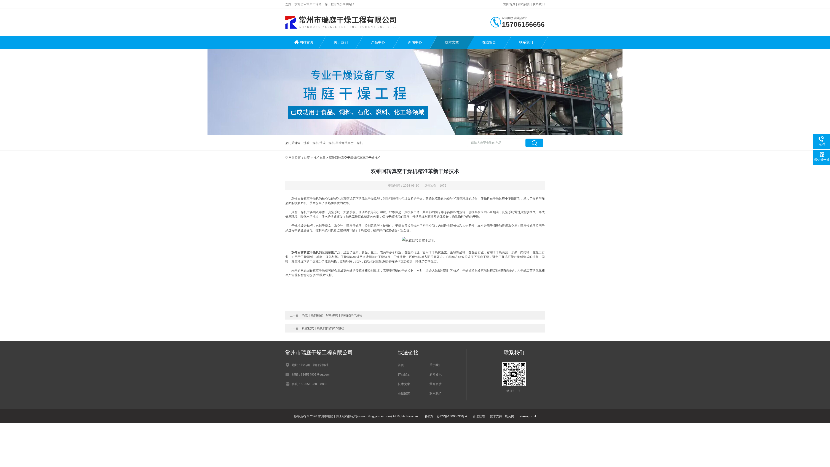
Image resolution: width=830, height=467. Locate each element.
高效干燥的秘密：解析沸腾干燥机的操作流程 (332, 315)
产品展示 (404, 374)
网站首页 (306, 42)
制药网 (509, 416)
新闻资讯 (435, 374)
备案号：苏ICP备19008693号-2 (446, 416)
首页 (307, 157)
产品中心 (378, 42)
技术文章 (452, 42)
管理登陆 (479, 416)
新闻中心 (415, 42)
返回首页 (509, 4)
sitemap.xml (527, 416)
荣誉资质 (435, 384)
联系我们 (539, 4)
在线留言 (524, 4)
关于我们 (341, 42)
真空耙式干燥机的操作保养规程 (323, 328)
